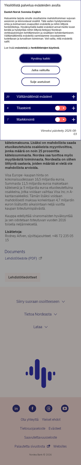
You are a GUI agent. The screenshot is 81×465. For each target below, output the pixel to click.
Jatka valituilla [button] (40, 70)
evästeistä (21, 47)
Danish (8, 12)
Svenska (26, 12)
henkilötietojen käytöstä (45, 47)
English (36, 12)
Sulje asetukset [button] (40, 81)
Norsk (16, 12)
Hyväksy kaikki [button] (40, 58)
